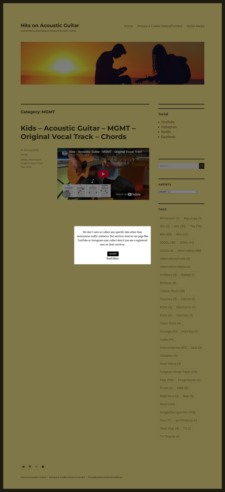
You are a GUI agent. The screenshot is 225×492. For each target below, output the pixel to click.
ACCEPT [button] (113, 254)
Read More (113, 258)
